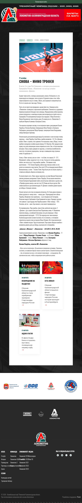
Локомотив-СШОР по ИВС (17, 459)
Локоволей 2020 (24, 459)
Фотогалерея (32, 456)
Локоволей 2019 (24, 456)
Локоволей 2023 (24, 469)
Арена (3, 469)
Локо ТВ (30, 459)
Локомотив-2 (14, 462)
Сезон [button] (3, 473)
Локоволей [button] (23, 451)
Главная (22, 40)
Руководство (4, 462)
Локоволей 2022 (24, 466)
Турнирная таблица (6, 481)
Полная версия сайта (41, 2)
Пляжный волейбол (15, 466)
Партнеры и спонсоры (7, 466)
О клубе (3, 456)
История (3, 459)
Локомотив (13, 456)
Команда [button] (13, 451)
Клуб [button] (3, 451)
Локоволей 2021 (24, 462)
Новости (29, 40)
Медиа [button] (30, 451)
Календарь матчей (6, 478)
